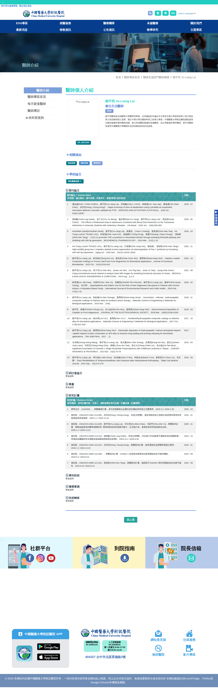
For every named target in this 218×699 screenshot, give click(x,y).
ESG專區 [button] (22, 23)
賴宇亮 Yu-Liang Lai (184, 77)
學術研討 (97, 163)
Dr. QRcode (83, 142)
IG (40, 558)
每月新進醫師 (37, 103)
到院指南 (124, 558)
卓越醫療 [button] (152, 23)
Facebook (30, 558)
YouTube (51, 558)
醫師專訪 (34, 110)
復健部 (109, 111)
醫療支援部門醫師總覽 (156, 77)
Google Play (48, 648)
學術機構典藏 (73, 181)
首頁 (118, 77)
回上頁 (131, 519)
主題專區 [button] (196, 29)
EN (173, 13)
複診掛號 (84, 163)
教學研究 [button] (152, 29)
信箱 (191, 558)
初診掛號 (71, 163)
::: (3, 2)
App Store (48, 658)
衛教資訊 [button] (65, 29)
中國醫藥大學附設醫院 (105, 633)
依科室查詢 (36, 117)
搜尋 (150, 13)
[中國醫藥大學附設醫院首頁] (43, 13)
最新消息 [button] (21, 29)
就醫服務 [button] (65, 23)
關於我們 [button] (196, 23)
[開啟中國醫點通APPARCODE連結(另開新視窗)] (24, 653)
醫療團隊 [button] (109, 23)
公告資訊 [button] (109, 29)
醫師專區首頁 (37, 96)
